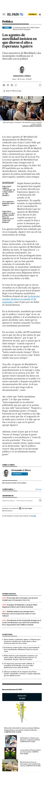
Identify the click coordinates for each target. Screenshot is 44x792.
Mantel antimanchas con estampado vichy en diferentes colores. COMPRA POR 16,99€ (30, 764)
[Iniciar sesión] (40, 14)
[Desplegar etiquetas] (40, 500)
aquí (34, 516)
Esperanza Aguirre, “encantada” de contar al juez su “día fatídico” (8, 191)
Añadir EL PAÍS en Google (13, 91)
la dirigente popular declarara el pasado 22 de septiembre (21, 299)
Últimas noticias (9, 594)
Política (7, 21)
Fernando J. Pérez (22, 76)
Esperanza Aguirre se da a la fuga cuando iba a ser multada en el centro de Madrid (8, 217)
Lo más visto (7, 634)
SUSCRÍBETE (32, 14)
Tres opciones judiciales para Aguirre (8, 203)
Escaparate (22, 697)
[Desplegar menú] (4, 14)
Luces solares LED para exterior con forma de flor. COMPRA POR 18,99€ (30, 752)
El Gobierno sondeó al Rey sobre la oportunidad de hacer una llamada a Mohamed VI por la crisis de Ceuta (21, 649)
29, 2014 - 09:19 (24, 79)
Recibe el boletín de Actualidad (15, 483)
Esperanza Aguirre (8, 501)
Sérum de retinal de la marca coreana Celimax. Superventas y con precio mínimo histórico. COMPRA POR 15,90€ (22, 730)
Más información (7, 511)
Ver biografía (17, 474)
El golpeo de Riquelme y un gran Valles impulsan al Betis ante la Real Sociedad (19, 606)
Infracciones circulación (24, 501)
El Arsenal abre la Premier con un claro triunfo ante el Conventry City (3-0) (20, 599)
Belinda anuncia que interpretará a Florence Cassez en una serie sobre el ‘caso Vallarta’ (19, 613)
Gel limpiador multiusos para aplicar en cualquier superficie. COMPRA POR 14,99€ (30, 739)
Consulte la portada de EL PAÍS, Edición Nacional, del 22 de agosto (26, 28)
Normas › (39, 489)
